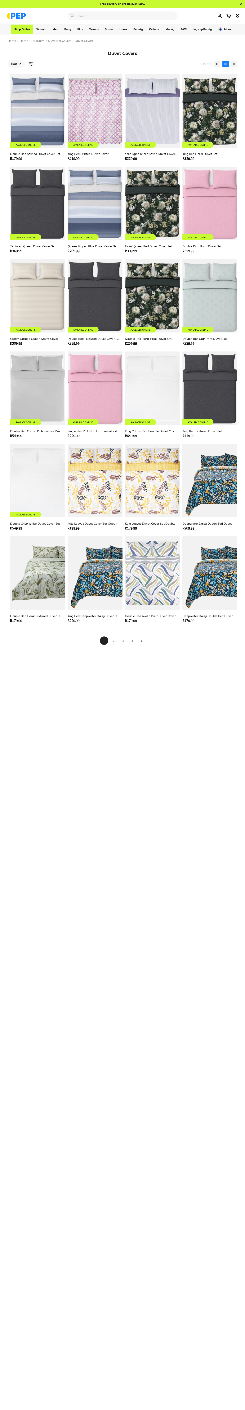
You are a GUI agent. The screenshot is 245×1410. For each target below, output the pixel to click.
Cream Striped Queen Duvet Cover (34, 339)
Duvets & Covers (59, 41)
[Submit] (72, 16)
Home (12, 41)
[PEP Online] (16, 16)
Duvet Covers (84, 41)
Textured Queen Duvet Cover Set (33, 246)
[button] (228, 16)
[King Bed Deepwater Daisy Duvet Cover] (95, 573)
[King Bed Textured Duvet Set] (209, 388)
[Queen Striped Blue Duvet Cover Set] (95, 203)
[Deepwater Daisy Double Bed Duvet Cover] (209, 573)
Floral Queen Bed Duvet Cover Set (148, 246)
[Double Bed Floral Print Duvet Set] (152, 296)
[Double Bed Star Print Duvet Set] (209, 296)
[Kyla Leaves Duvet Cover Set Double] (152, 480)
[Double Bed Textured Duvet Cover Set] (95, 296)
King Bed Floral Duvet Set (199, 154)
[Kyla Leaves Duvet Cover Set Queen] (95, 480)
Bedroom (38, 41)
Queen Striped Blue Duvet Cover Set (93, 246)
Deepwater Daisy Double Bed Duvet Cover (208, 616)
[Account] (219, 16)
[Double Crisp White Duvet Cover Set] (37, 480)
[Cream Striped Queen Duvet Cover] (37, 296)
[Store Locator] (237, 16)
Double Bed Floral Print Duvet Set (148, 339)
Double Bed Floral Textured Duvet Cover (36, 616)
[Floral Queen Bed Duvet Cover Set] (152, 203)
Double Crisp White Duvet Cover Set (35, 523)
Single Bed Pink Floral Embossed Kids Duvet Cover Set (94, 431)
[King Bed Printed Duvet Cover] (95, 111)
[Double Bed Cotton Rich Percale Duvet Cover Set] (37, 388)
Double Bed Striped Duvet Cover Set (35, 154)
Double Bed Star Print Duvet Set (204, 339)
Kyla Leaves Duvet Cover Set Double (150, 523)
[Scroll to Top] (237, 1389)
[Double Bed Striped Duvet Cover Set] (37, 111)
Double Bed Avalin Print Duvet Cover (150, 616)
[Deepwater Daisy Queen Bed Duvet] (209, 480)
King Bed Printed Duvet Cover (88, 154)
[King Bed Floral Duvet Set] (209, 111)
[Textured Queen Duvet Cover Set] (37, 203)
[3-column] (217, 64)
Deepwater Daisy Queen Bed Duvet (207, 523)
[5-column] (234, 64)
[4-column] (225, 64)
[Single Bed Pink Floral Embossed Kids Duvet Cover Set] (95, 388)
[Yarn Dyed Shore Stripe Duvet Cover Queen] (152, 111)
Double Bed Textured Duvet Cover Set (94, 339)
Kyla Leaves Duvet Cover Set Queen (92, 523)
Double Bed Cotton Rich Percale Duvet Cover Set (36, 431)
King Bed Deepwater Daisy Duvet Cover (94, 616)
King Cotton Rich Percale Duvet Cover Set (151, 431)
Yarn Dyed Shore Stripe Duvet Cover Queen (151, 154)
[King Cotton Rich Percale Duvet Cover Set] (152, 388)
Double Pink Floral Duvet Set (202, 246)
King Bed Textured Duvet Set (202, 431)
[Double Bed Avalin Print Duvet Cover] (152, 573)
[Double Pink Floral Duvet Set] (209, 203)
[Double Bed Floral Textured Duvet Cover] (37, 573)
